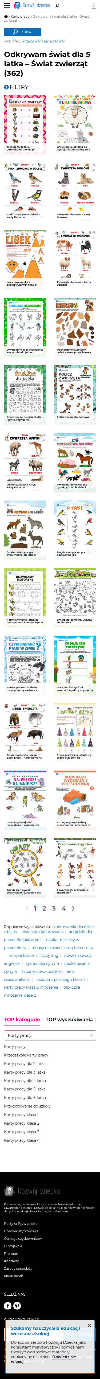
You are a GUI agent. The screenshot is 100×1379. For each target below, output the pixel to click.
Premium (11, 1254)
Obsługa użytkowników (23, 1239)
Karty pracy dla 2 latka (25, 1064)
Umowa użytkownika (21, 1231)
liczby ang (48, 955)
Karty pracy (15, 1046)
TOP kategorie (22, 1020)
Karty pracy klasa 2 (21, 1123)
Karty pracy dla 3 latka (25, 1072)
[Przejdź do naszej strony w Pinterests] (17, 1306)
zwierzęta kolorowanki (43, 931)
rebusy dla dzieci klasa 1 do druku (62, 947)
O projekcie (13, 1246)
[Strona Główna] (33, 5)
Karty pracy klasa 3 (21, 1132)
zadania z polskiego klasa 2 (61, 979)
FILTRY (19, 87)
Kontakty (11, 1261)
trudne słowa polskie (41, 971)
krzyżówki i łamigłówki (43, 41)
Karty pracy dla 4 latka (25, 1081)
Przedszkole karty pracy (26, 1055)
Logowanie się (93, 6)
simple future (21, 955)
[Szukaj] (57, 6)
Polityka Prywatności (21, 1224)
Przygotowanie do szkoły (27, 1106)
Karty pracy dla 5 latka (25, 1089)
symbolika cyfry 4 (42, 963)
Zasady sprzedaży (18, 1269)
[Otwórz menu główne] (7, 5)
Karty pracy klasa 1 (21, 1115)
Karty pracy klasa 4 (21, 1140)
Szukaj (26, 32)
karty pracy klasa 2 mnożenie (31, 987)
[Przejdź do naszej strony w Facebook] (7, 1306)
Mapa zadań (13, 1276)
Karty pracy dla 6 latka (25, 1098)
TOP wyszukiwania (69, 1020)
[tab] (23, 1021)
